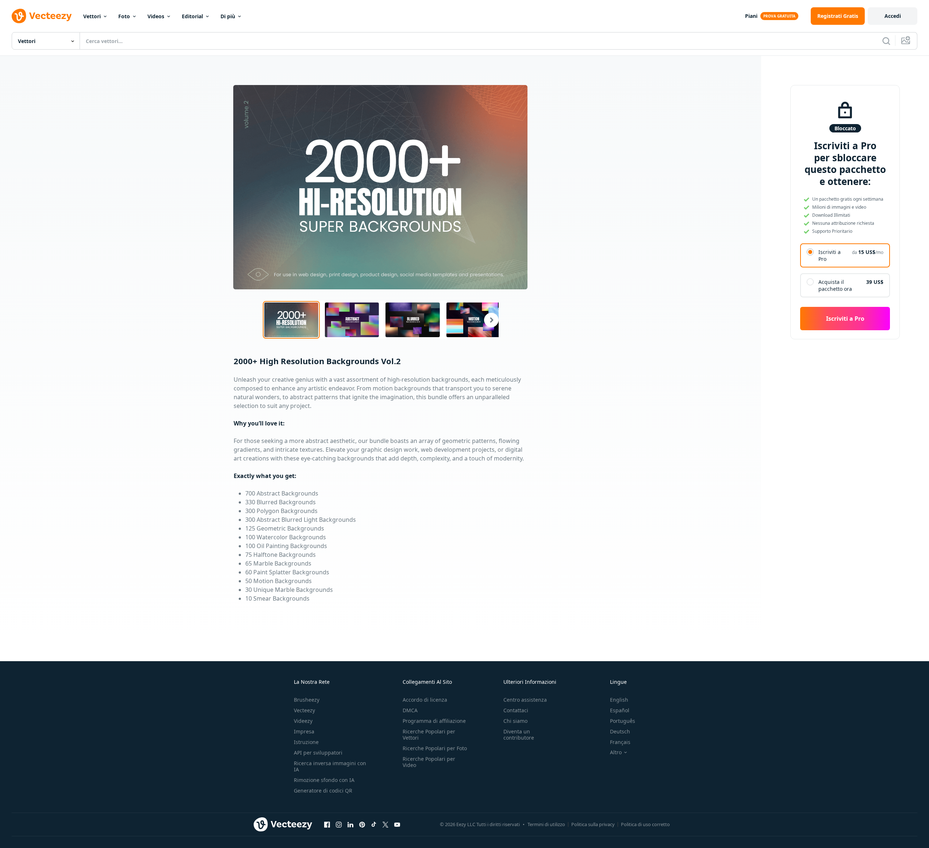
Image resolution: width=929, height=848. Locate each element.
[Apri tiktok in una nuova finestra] (374, 825)
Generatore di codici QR (323, 790)
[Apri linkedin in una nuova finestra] (350, 825)
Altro (616, 752)
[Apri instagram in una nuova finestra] (339, 825)
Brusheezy (306, 699)
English (619, 699)
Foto (124, 16)
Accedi (892, 15)
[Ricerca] (886, 40)
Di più (227, 16)
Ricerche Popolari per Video (429, 761)
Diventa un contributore (518, 734)
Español (619, 710)
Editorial (192, 16)
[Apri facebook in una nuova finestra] (327, 825)
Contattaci (515, 710)
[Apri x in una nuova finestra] (385, 825)
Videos (155, 16)
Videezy (303, 720)
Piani (751, 15)
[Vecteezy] (42, 16)
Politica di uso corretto (645, 824)
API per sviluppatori (318, 752)
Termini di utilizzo (546, 824)
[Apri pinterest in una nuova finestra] (362, 825)
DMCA (410, 710)
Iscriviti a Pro (829, 255)
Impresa (304, 731)
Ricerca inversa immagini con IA (330, 766)
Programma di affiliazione (434, 720)
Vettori (92, 16)
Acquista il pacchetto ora (835, 285)
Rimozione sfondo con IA (324, 779)
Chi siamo (515, 720)
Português (622, 720)
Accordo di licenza (425, 699)
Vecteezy (304, 710)
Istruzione (306, 742)
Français (620, 742)
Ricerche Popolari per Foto (435, 748)
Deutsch (620, 731)
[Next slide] (487, 320)
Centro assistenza (525, 699)
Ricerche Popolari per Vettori (429, 734)
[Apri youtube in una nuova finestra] (397, 825)
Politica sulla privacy (593, 824)
